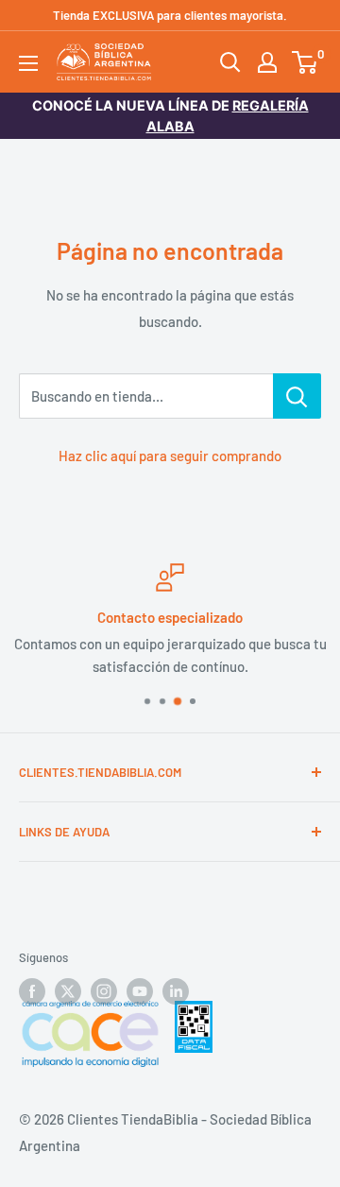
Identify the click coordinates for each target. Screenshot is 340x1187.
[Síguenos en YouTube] (140, 991)
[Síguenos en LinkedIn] (175, 991)
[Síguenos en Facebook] (32, 991)
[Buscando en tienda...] (297, 396)
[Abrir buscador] (230, 62)
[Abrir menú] (28, 63)
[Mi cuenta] (267, 62)
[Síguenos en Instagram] (104, 991)
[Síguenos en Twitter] (68, 991)
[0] (305, 62)
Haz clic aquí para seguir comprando (170, 455)
